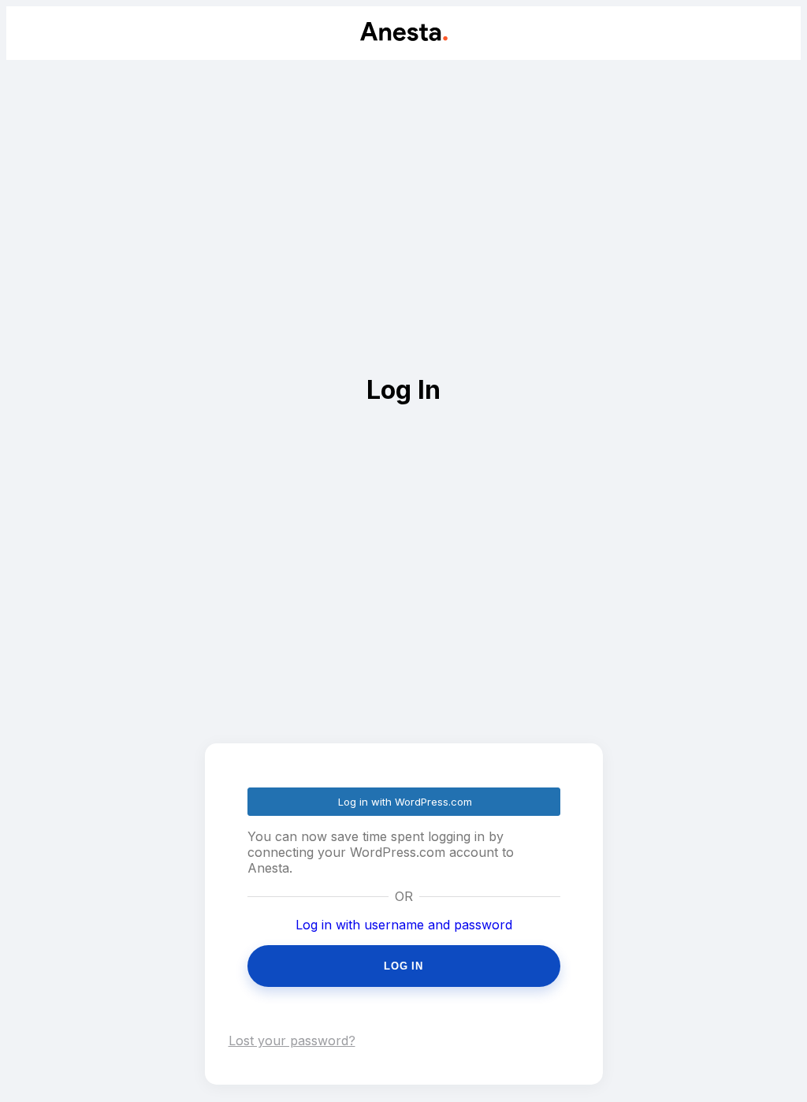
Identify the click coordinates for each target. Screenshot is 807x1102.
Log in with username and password (404, 925)
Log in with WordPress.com (405, 801)
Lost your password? (292, 1040)
